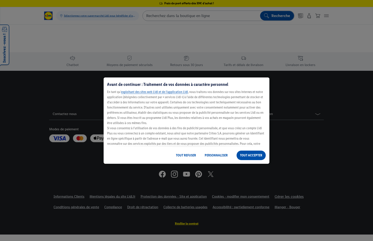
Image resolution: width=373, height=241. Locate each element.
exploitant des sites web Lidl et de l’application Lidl (154, 92)
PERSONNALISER (216, 155)
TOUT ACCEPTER (251, 155)
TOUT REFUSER (186, 155)
